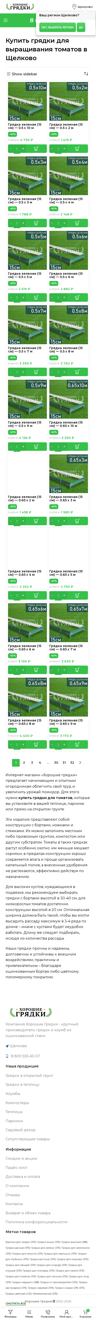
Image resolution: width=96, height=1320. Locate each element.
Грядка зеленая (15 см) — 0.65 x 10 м (66, 424)
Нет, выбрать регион (58, 27)
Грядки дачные (18, 1247)
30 (56, 763)
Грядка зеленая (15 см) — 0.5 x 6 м (66, 275)
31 (64, 763)
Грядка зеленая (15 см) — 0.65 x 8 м (24, 722)
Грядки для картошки (60, 1253)
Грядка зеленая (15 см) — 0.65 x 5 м (66, 573)
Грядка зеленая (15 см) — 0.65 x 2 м (24, 498)
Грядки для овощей (21, 1265)
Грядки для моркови (73, 1259)
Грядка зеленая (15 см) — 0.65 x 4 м (24, 573)
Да (81, 27)
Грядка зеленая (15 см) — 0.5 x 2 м (66, 126)
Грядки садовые (41, 1287)
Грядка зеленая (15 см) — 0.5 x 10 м (24, 126)
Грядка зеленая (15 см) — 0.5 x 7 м (24, 349)
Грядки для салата (70, 1270)
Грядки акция (49, 1242)
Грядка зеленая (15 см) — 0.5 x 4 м (66, 200)
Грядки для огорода (52, 1265)
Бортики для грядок (21, 1242)
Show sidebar (24, 74)
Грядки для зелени (46, 1247)
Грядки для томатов (21, 1276)
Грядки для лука (43, 1259)
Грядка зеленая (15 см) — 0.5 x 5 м (24, 275)
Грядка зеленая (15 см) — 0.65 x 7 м (66, 647)
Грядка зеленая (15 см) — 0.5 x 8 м (66, 349)
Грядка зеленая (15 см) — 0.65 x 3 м (66, 498)
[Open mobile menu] (5, 20)
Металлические (45, 1293)
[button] (27, 148)
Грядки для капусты (27, 1253)
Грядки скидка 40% (70, 1287)
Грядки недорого (25, 1282)
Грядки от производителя (59, 1282)
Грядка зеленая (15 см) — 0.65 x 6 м (24, 647)
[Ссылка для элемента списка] (48, 1056)
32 (72, 763)
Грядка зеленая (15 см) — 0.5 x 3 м (24, 200)
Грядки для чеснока (52, 1276)
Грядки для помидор (39, 1270)
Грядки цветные (19, 1293)
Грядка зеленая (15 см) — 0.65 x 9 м (66, 722)
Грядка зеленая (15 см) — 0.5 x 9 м (24, 424)
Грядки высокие (74, 1242)
